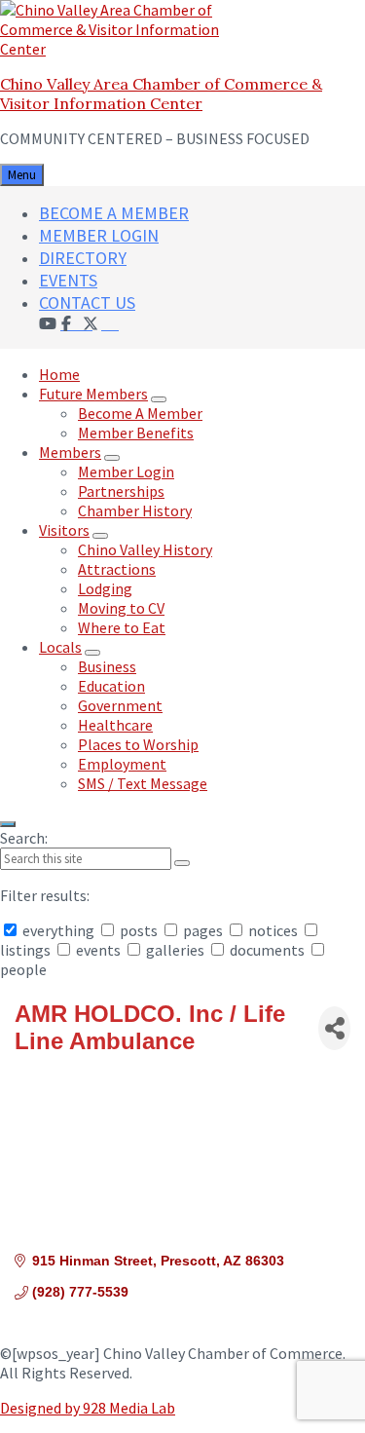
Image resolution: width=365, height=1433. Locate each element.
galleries (175, 950)
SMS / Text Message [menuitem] (142, 783)
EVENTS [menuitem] (68, 280)
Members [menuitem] (70, 452)
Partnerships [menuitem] (121, 491)
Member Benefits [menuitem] (136, 432)
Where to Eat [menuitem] (121, 627)
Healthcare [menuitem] (115, 725)
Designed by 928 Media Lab (87, 1407)
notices (273, 930)
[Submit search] (182, 863)
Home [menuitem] (59, 374)
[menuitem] (110, 322)
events (98, 950)
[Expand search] (8, 824)
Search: (24, 838)
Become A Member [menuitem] (140, 413)
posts (139, 930)
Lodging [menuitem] (105, 588)
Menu (22, 175)
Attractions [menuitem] (117, 569)
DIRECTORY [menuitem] (83, 257)
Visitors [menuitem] (64, 530)
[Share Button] (334, 1028)
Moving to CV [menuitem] (121, 608)
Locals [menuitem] (60, 647)
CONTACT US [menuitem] (87, 302)
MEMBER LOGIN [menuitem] (99, 235)
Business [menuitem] (107, 666)
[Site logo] (121, 48)
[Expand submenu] (158, 399)
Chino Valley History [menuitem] (145, 549)
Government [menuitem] (120, 705)
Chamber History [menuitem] (135, 510)
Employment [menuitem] (122, 763)
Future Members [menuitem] (93, 393)
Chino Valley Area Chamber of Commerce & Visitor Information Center (161, 93)
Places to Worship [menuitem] (138, 744)
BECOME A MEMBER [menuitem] (114, 213)
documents (267, 950)
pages (203, 930)
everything (58, 930)
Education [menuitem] (111, 686)
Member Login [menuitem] (126, 471)
